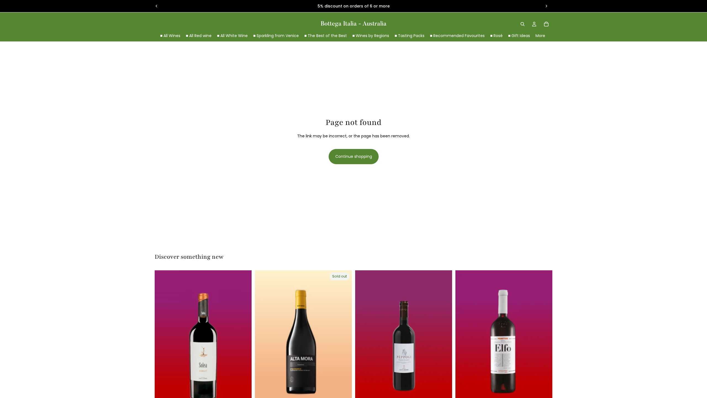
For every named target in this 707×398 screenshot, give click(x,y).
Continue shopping (353, 156)
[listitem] (540, 36)
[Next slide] (546, 6)
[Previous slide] (157, 6)
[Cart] (546, 24)
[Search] (522, 24)
